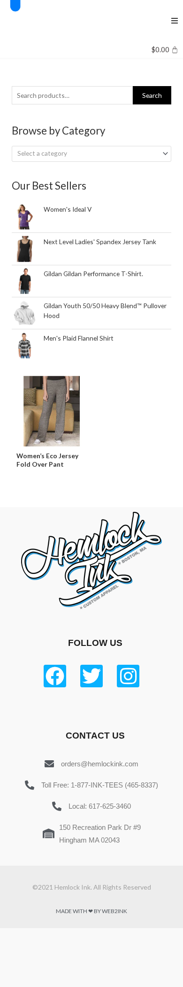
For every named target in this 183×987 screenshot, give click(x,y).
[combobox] (91, 154)
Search (152, 95)
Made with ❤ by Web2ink (91, 911)
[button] (174, 20)
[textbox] (87, 153)
